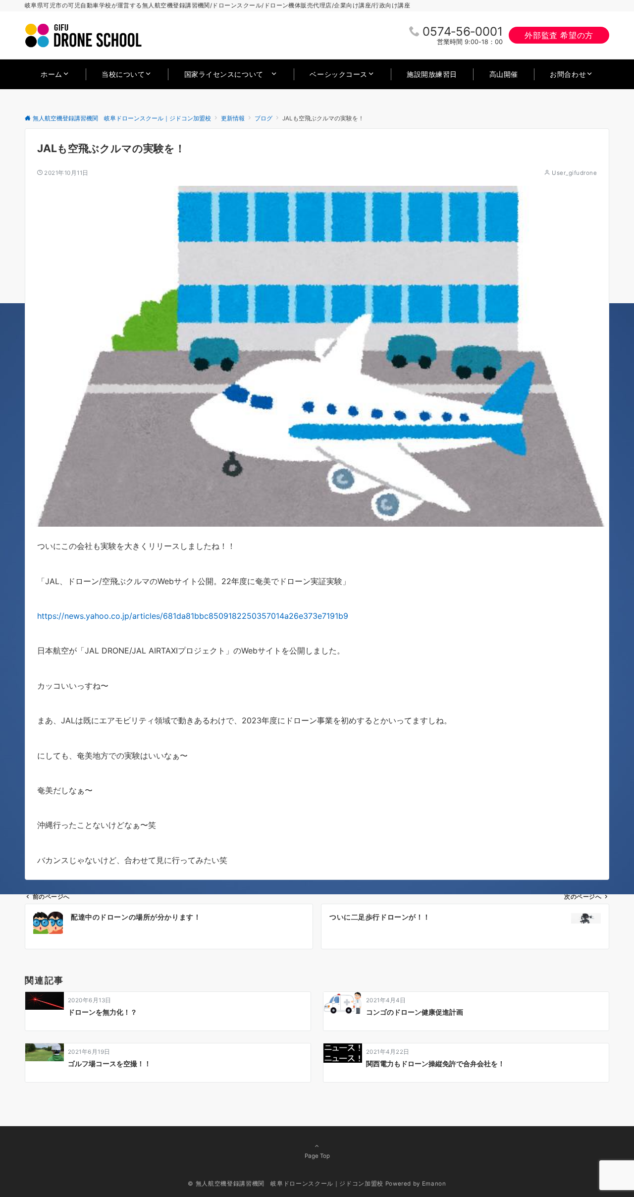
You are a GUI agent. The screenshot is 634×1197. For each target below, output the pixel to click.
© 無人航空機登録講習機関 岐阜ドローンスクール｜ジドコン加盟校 (285, 1183)
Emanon (434, 1183)
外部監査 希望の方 (559, 35)
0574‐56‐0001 (463, 31)
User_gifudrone (574, 172)
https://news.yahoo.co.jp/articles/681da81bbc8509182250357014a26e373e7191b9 (192, 616)
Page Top (317, 1155)
